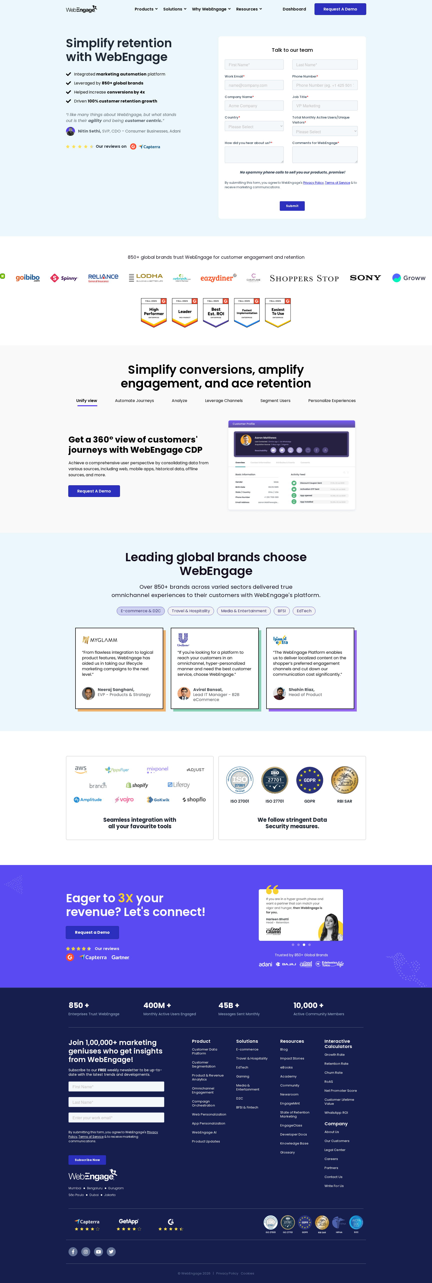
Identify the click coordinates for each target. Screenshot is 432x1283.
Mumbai (75, 1188)
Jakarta (110, 1195)
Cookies (247, 1273)
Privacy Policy (227, 1273)
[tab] (86, 401)
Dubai (94, 1195)
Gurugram (116, 1188)
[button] (293, 945)
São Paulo (76, 1195)
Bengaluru (95, 1188)
